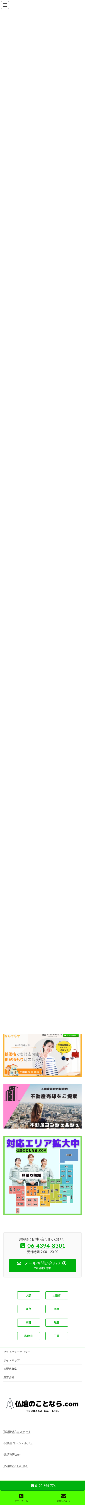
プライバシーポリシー (17, 1352)
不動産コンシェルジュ (18, 1443)
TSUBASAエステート (17, 1432)
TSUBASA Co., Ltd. (15, 1466)
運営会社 (8, 1377)
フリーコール (21, 1501)
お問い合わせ (63, 1501)
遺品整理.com (12, 1455)
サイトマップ (11, 1360)
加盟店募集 (10, 1368)
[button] (28, 1295)
